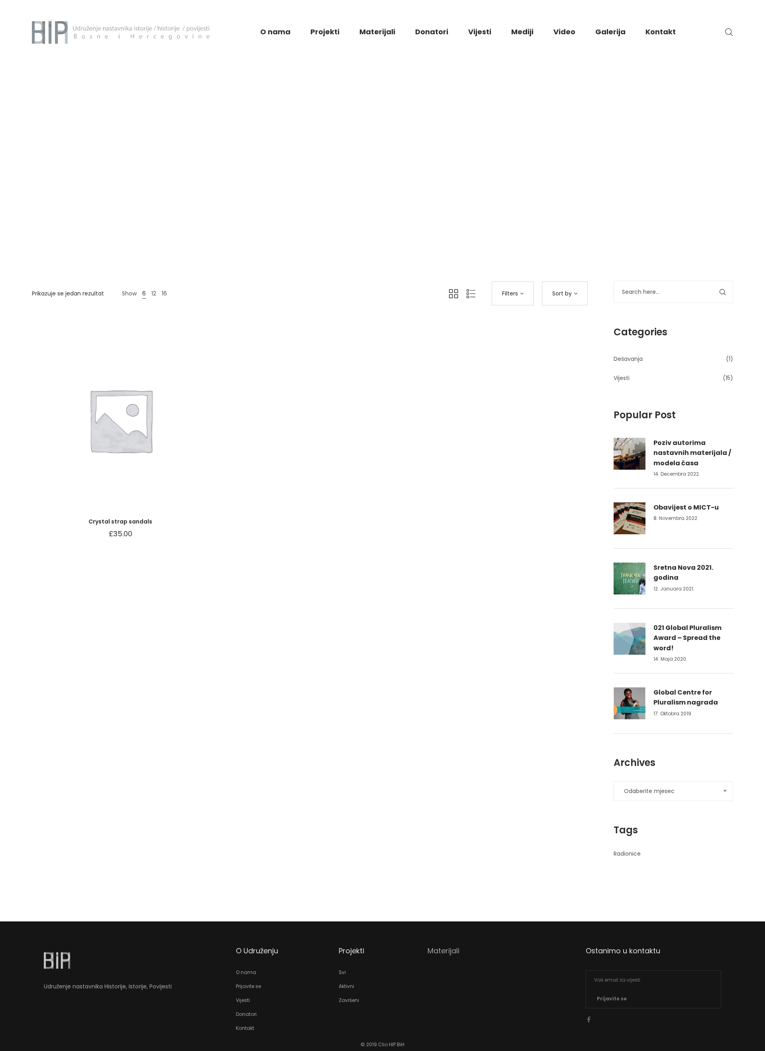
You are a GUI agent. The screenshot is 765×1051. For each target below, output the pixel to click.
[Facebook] (589, 1019)
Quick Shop (84, 428)
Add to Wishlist (108, 428)
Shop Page (383, 196)
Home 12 (346, 196)
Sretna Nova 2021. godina (683, 573)
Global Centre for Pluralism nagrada (685, 697)
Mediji (522, 32)
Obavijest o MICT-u (686, 507)
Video (564, 32)
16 (164, 293)
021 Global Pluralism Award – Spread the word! (687, 638)
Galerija (610, 32)
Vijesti (479, 32)
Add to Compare (132, 428)
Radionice (627, 854)
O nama (275, 32)
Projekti (324, 32)
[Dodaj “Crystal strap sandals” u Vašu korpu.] (156, 428)
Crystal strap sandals (120, 522)
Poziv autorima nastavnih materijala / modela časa (692, 453)
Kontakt (660, 32)
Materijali (377, 32)
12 (153, 293)
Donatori (431, 32)
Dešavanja (628, 359)
